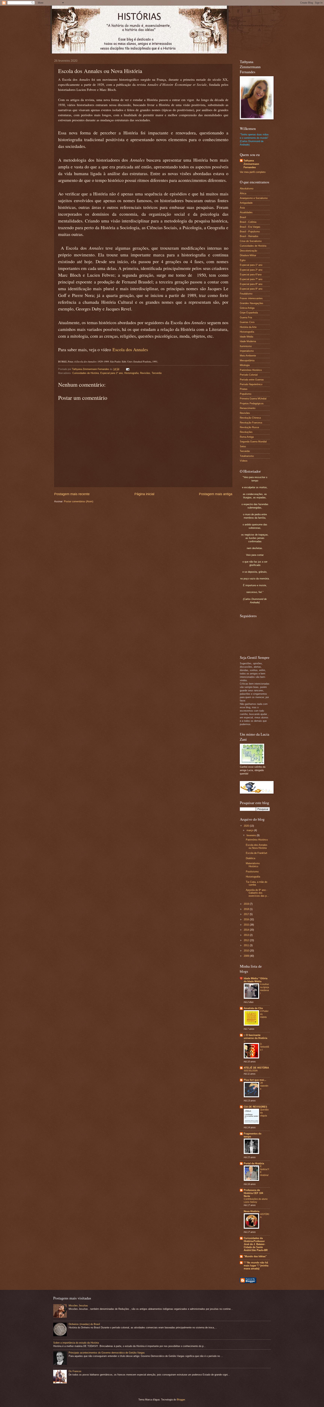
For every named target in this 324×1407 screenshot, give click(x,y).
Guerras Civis (247, 322)
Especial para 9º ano (251, 288)
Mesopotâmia (247, 360)
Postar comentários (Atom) (78, 501)
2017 (247, 914)
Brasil (243, 217)
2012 (247, 940)
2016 (247, 919)
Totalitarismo (247, 456)
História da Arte (248, 327)
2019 (247, 903)
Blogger (181, 1399)
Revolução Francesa (251, 422)
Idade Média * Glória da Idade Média (255, 980)
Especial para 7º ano (251, 279)
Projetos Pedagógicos (252, 403)
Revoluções (246, 432)
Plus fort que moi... (255, 1080)
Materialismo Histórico (253, 865)
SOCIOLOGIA (251, 1070)
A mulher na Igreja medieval (264, 989)
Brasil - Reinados (249, 236)
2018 (247, 909)
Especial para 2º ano (251, 269)
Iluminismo (246, 346)
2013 (247, 935)
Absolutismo (246, 188)
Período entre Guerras (252, 379)
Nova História (251, 1211)
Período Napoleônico (251, 384)
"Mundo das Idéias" (255, 1256)
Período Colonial (249, 374)
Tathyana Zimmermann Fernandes (251, 164)
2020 (247, 825)
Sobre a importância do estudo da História (76, 1342)
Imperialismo (247, 350)
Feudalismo (246, 293)
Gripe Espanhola (249, 312)
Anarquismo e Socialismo (254, 198)
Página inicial (144, 494)
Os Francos (75, 1371)
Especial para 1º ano (111, 373)
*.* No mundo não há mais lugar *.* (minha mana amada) (256, 1265)
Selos (243, 446)
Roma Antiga (247, 436)
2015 (247, 924)
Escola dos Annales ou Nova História (256, 846)
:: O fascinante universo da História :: (255, 1038)
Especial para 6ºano (251, 274)
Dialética (250, 858)
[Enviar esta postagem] (127, 369)
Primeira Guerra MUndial (253, 398)
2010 (247, 950)
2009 (247, 955)
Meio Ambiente (248, 355)
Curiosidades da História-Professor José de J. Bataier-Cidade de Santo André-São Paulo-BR (256, 1244)
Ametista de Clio (253, 1008)
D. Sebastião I (264, 1047)
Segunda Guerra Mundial (253, 441)
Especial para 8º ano (251, 284)
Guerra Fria (246, 317)
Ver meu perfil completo (253, 172)
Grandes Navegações (251, 303)
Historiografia (131, 373)
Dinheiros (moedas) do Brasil (84, 1324)
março (250, 830)
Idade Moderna (248, 341)
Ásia (242, 207)
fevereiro (252, 835)
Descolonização (248, 250)
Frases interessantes (251, 298)
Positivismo (252, 871)
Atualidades (246, 212)
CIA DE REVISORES (255, 1106)
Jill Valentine (264, 1086)
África (243, 193)
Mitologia (245, 365)
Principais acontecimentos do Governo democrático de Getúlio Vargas (107, 1352)
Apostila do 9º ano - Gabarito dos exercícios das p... (257, 893)
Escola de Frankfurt (256, 853)
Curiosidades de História (85, 373)
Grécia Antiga (247, 308)
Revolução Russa (249, 427)
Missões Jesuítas (78, 1305)
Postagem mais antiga (215, 494)
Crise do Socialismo (251, 241)
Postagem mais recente (72, 494)
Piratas (244, 389)
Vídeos (244, 460)
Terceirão (157, 373)
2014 (247, 929)
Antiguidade (246, 202)
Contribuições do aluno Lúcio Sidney (256, 1200)
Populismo (245, 393)
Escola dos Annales (130, 349)
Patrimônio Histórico (251, 370)
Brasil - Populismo (250, 231)
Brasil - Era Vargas (250, 226)
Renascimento (247, 408)
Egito (242, 260)
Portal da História (254, 1163)
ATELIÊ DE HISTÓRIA (256, 1067)
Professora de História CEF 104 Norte (253, 1193)
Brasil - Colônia (248, 222)
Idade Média (246, 336)
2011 (247, 945)
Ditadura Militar (248, 255)
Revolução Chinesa (250, 417)
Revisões (145, 373)
